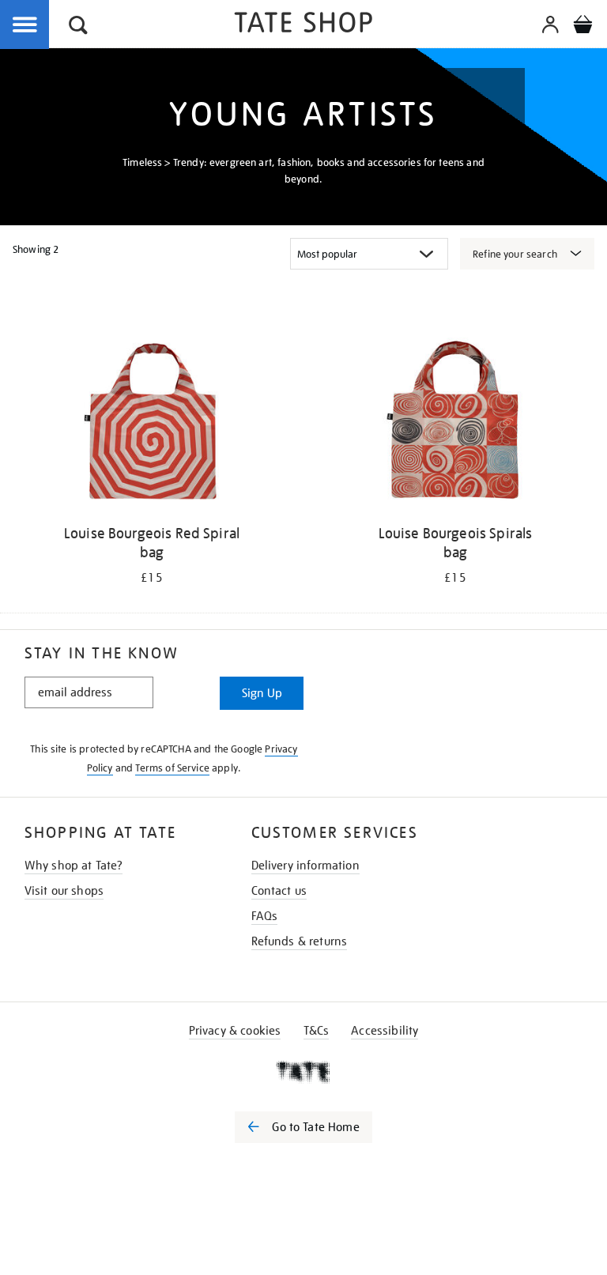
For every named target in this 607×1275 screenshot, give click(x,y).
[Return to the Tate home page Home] (303, 25)
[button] (78, 27)
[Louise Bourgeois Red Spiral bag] (151, 424)
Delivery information (305, 865)
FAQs (264, 916)
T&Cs (317, 1031)
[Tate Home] (303, 1072)
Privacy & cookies (235, 1031)
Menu (25, 25)
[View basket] (582, 27)
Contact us (279, 891)
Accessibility (384, 1031)
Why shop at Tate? (74, 865)
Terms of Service (172, 768)
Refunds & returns (299, 941)
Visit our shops (64, 891)
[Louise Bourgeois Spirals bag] (455, 424)
